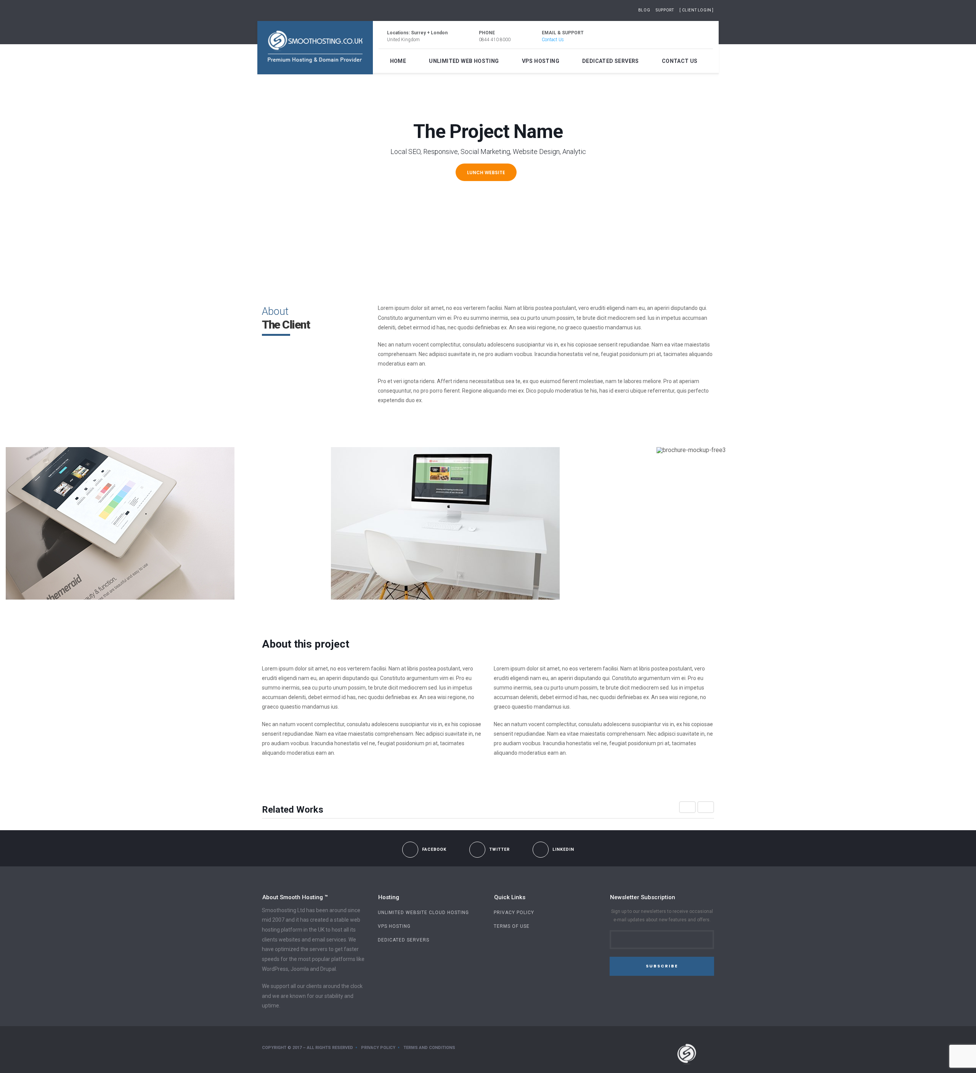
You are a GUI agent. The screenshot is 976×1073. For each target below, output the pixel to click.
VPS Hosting (394, 926)
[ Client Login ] (696, 10)
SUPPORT (665, 10)
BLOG (644, 10)
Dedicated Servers (403, 940)
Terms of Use (512, 926)
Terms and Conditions (429, 1047)
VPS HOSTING (540, 61)
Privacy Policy (514, 912)
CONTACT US (680, 61)
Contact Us (553, 39)
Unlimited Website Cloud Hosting (423, 912)
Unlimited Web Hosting (464, 61)
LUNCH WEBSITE (486, 172)
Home (398, 61)
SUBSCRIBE (662, 966)
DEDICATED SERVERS (610, 61)
